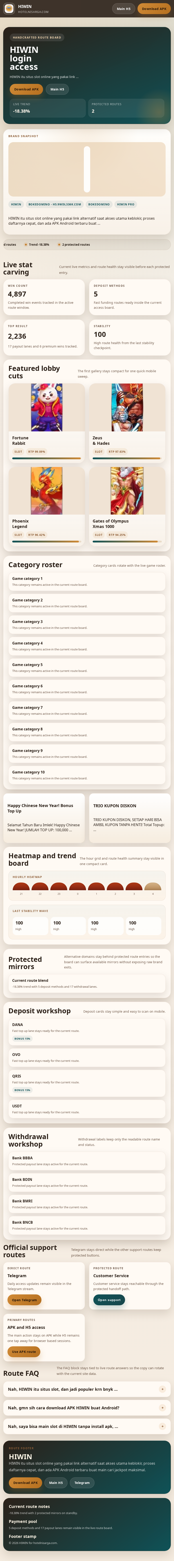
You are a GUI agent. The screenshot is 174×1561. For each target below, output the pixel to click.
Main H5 (123, 9)
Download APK (154, 9)
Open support (109, 1300)
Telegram (82, 1483)
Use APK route (24, 1351)
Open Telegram (24, 1300)
